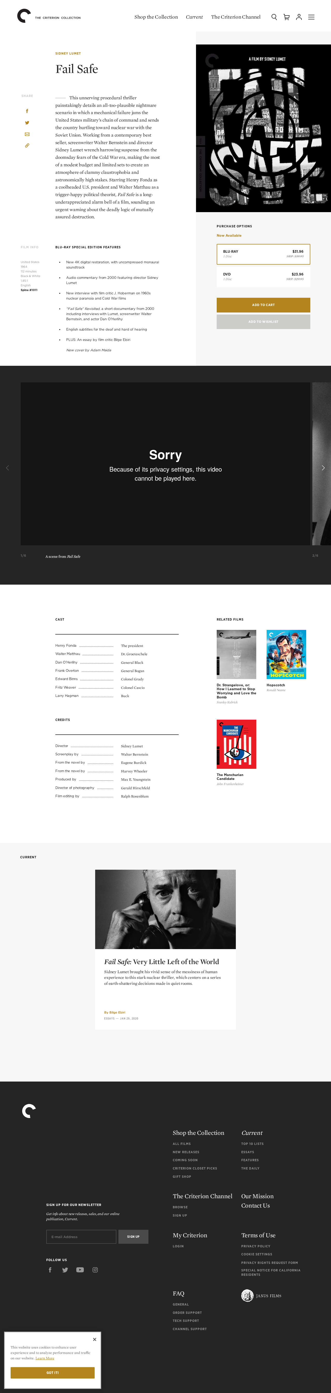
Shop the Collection (156, 16)
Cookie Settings (256, 1254)
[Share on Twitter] (27, 123)
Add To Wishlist (264, 322)
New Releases (186, 1152)
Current (194, 16)
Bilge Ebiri (117, 1012)
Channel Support (190, 1329)
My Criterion (190, 1235)
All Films (182, 1144)
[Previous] (8, 468)
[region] (52, 1360)
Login (178, 1246)
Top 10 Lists (252, 1144)
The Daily (250, 1168)
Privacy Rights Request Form (269, 1263)
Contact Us (255, 1205)
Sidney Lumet (68, 53)
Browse (180, 1207)
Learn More (44, 1358)
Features (250, 1160)
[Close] (94, 1339)
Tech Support (186, 1321)
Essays (109, 1018)
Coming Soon (185, 1160)
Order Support (187, 1313)
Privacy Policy (255, 1246)
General (181, 1304)
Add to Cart (263, 305)
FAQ (178, 1293)
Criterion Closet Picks (195, 1168)
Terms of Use (258, 1235)
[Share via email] (27, 134)
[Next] (322, 468)
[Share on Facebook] (27, 111)
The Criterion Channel (236, 16)
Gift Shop (182, 1177)
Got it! (53, 1373)
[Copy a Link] (27, 146)
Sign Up (180, 1215)
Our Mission (257, 1196)
